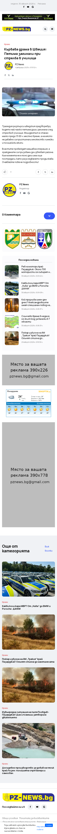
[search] (45, 29)
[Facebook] (23, 7)
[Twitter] (9, 75)
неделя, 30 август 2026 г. (23, 3)
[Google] (33, 7)
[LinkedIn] (13, 75)
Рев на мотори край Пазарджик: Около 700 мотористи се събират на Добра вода (36, 270)
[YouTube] (28, 7)
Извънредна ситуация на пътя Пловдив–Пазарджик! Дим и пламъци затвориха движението (25, 715)
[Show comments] (49, 215)
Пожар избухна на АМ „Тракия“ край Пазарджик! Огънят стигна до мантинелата (35, 336)
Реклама (42, 3)
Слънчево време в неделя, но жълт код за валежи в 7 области (35, 319)
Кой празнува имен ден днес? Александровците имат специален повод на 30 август (35, 303)
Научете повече (41, 828)
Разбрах (49, 825)
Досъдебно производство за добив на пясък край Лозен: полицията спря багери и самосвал (28, 770)
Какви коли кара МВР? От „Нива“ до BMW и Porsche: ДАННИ (35, 286)
